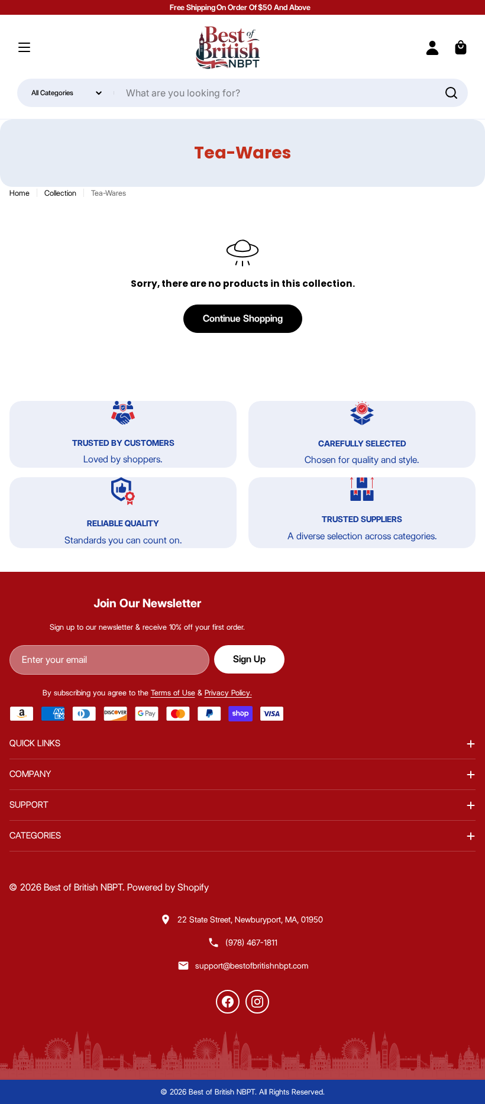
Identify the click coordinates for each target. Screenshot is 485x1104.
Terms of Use (173, 692)
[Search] (451, 93)
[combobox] (242, 93)
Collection (60, 193)
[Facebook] (228, 1002)
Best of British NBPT (83, 887)
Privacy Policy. (228, 692)
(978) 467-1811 (251, 942)
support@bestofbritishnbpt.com (251, 965)
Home (19, 193)
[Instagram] (257, 1002)
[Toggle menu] (24, 47)
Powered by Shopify (168, 887)
